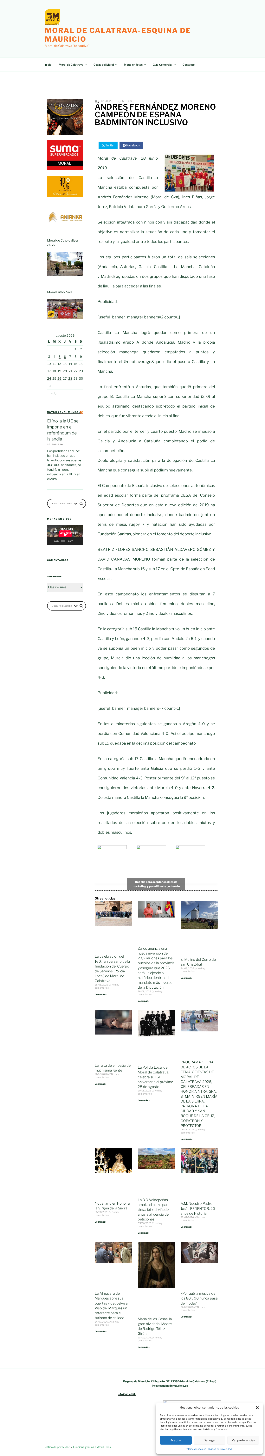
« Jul (54, 393)
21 (70, 371)
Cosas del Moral (104, 64)
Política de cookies (195, 1448)
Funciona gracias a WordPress (92, 1447)
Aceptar (175, 1440)
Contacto (189, 64)
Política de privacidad (220, 1448)
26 (59, 378)
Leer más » (101, 994)
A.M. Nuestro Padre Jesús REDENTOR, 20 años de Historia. (198, 1208)
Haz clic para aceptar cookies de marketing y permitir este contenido (156, 884)
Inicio (47, 64)
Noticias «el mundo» (63, 412)
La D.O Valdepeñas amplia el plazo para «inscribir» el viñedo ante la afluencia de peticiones (154, 1209)
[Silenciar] (76, 541)
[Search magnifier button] (81, 503)
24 (49, 378)
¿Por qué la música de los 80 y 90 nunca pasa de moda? (199, 1298)
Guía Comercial (162, 64)
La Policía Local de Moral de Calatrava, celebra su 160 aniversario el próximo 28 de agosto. (155, 1077)
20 (65, 371)
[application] (65, 535)
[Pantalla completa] (80, 541)
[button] (257, 1408)
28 (70, 378)
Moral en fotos (133, 64)
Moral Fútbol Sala (59, 292)
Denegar (210, 1440)
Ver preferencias (243, 1440)
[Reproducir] (52, 541)
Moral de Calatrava (71, 64)
